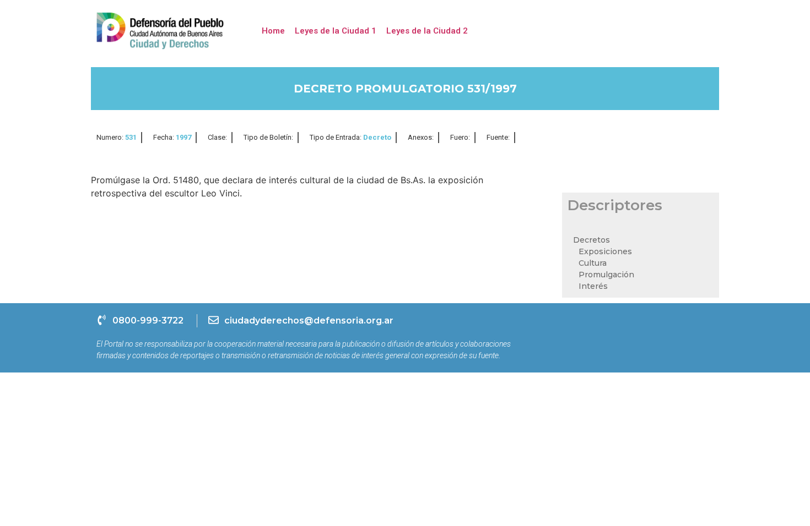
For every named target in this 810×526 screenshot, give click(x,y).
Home (273, 31)
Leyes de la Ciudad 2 (427, 31)
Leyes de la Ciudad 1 (335, 31)
